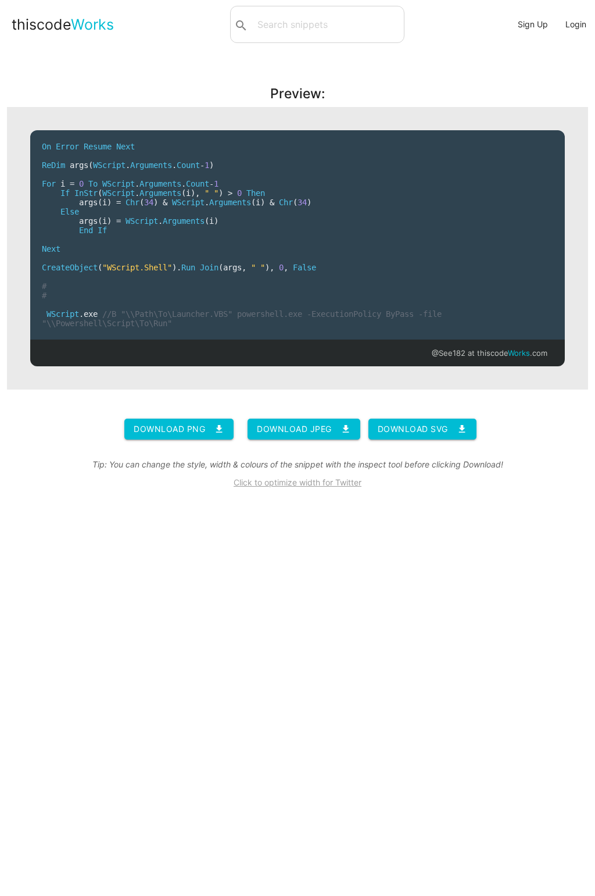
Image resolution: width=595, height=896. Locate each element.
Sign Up (533, 24)
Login (575, 24)
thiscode (63, 24)
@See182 (448, 353)
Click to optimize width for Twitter (297, 482)
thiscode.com (512, 353)
